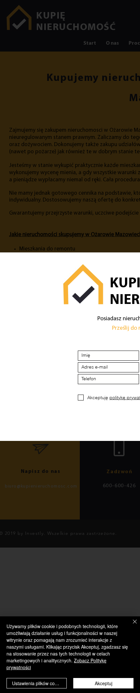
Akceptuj (103, 683)
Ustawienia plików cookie (37, 683)
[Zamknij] (131, 625)
